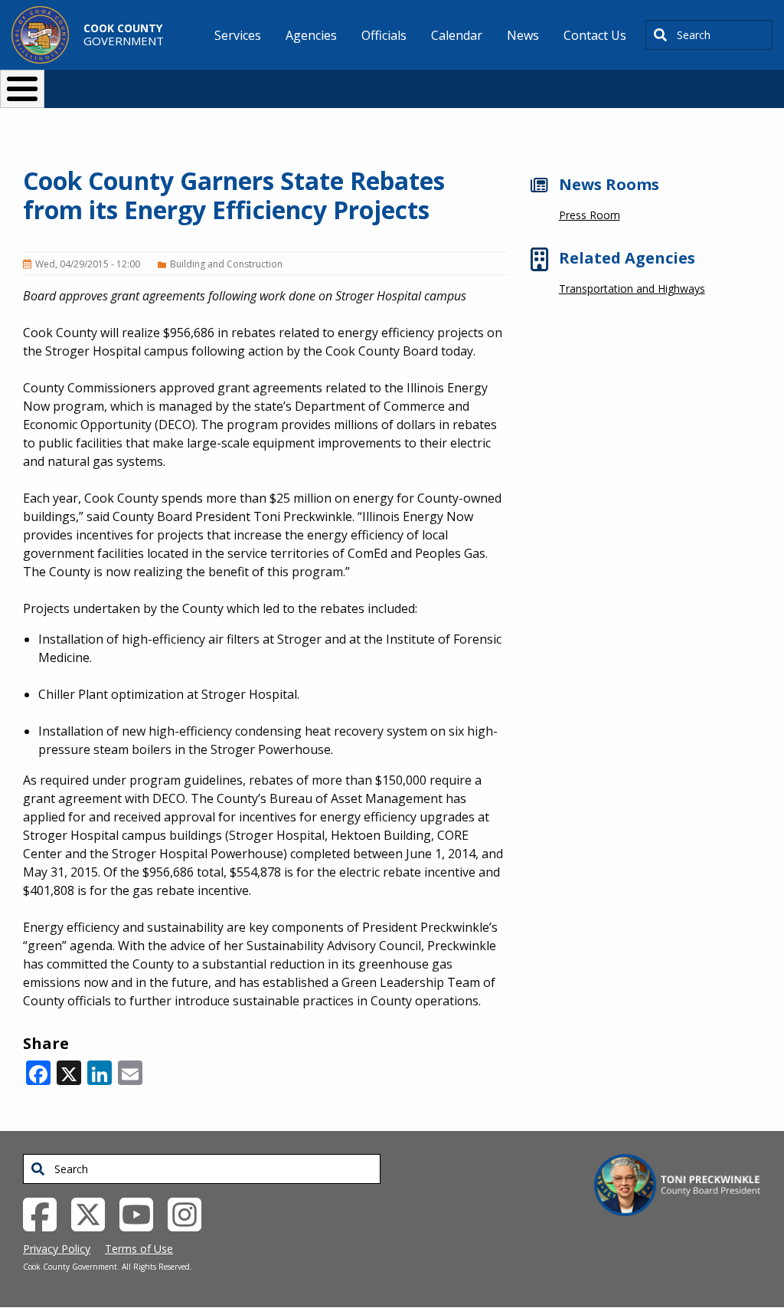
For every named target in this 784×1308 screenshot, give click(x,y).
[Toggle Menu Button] (22, 89)
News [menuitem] (523, 35)
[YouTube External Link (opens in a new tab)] (142, 1213)
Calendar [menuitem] (456, 35)
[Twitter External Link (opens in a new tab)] (93, 1213)
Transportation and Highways (632, 288)
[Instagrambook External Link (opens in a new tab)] (190, 1213)
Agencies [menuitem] (311, 35)
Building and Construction (226, 263)
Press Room (589, 215)
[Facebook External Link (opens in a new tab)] (45, 1213)
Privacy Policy (56, 1248)
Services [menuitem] (237, 35)
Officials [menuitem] (384, 35)
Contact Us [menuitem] (595, 35)
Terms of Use (139, 1248)
